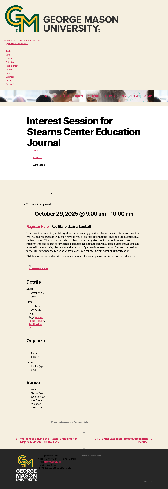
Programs (78, 96)
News (8, 73)
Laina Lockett (36, 320)
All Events (37, 157)
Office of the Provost (18, 43)
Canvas (9, 58)
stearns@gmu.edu (52, 462)
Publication (35, 324)
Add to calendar (38, 269)
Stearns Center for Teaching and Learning (21, 40)
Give (8, 55)
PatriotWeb (11, 62)
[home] (46, 96)
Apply (8, 51)
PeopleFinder (12, 66)
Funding (123, 96)
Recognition (109, 96)
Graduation (11, 84)
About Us (134, 96)
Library (9, 80)
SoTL (31, 328)
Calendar (10, 77)
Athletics (10, 69)
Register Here (37, 226)
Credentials (93, 96)
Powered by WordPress (90, 456)
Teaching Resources (59, 96)
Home (35, 150)
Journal (38, 317)
